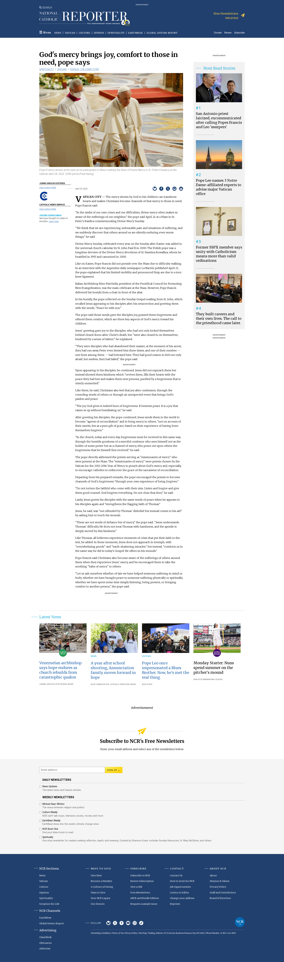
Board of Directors (220, 898)
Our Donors (98, 903)
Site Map (143, 933)
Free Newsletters (140, 892)
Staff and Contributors (223, 892)
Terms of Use (118, 933)
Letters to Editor (179, 892)
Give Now (96, 875)
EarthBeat (135, 33)
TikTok (141, 923)
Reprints (175, 903)
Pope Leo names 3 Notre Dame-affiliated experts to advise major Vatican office (218, 187)
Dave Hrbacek (98, 684)
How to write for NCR (182, 881)
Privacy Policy (218, 886)
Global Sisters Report (162, 33)
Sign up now (231, 18)
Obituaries (45, 942)
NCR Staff (147, 684)
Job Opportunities (180, 886)
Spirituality (116, 33)
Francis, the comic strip (84, 69)
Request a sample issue (143, 903)
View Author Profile (47, 187)
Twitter (115, 923)
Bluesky (108, 923)
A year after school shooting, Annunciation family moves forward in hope (113, 670)
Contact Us (176, 875)
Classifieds (45, 937)
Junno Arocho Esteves (51, 684)
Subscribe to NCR (140, 875)
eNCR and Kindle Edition (144, 898)
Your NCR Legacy (100, 898)
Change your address (182, 898)
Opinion (99, 33)
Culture (84, 33)
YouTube (128, 923)
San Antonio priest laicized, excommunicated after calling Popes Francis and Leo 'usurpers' (219, 120)
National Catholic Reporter (240, 922)
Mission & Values (219, 881)
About (213, 875)
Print (181, 189)
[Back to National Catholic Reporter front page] (84, 18)
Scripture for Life (49, 903)
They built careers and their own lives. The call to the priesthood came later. (218, 318)
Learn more (54, 221)
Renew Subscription (142, 881)
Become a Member (101, 881)
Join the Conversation (50, 215)
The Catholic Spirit (116, 684)
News (57, 33)
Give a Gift (136, 886)
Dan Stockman (201, 679)
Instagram (135, 923)
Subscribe (239, 32)
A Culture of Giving (102, 886)
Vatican (70, 33)
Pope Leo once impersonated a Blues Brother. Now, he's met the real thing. (165, 670)
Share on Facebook (161, 189)
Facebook (121, 923)
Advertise (44, 948)
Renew (228, 32)
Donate (218, 32)
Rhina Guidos (216, 679)
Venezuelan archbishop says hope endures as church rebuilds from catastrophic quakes (60, 670)
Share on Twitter (168, 189)
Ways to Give (98, 892)
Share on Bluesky (155, 189)
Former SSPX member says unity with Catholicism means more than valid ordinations (219, 254)
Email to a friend (174, 189)
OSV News (68, 684)
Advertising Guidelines (100, 933)
